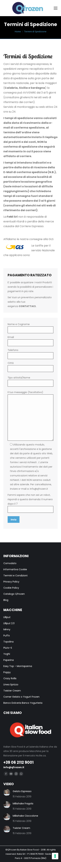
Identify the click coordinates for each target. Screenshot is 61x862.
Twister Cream (21, 828)
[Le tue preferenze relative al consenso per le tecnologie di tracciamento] (55, 856)
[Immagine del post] (6, 792)
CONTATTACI (27, 306)
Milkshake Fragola (23, 803)
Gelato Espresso (22, 791)
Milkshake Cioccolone (25, 815)
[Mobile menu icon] (56, 8)
